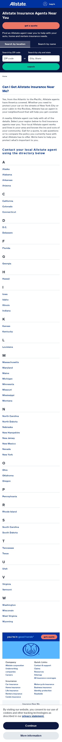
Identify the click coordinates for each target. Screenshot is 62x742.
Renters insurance (14, 694)
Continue (31, 725)
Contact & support (42, 665)
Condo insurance (13, 697)
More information (31, 735)
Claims (37, 668)
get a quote (40, 26)
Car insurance (12, 684)
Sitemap (38, 675)
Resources (39, 672)
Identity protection (43, 690)
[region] (31, 723)
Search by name (47, 44)
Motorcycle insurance (44, 684)
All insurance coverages (45, 678)
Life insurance (12, 690)
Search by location (15, 44)
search (31, 66)
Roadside (38, 694)
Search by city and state (39, 52)
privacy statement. (33, 716)
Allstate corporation (15, 665)
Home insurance (13, 687)
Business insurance (43, 687)
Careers (9, 675)
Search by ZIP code (11, 52)
